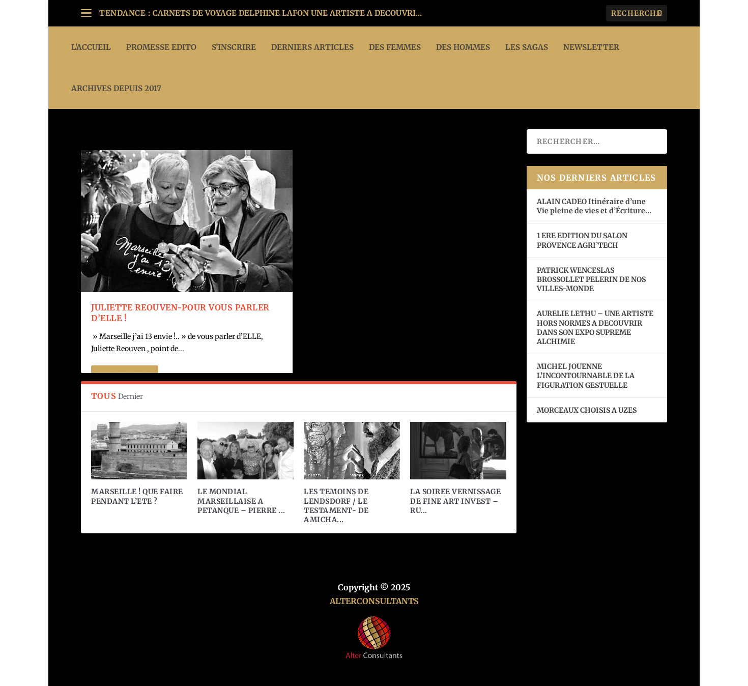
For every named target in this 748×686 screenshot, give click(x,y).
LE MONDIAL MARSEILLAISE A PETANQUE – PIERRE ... (241, 500)
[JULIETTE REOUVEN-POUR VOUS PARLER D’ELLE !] (187, 221)
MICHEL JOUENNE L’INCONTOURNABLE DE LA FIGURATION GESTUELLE (586, 375)
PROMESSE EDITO (161, 47)
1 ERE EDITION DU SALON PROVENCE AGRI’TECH (582, 240)
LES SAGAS (526, 47)
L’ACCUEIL (91, 47)
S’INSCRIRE (234, 47)
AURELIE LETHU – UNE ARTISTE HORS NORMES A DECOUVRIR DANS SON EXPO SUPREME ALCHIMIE (595, 327)
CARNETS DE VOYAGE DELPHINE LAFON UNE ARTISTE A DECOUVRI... (287, 13)
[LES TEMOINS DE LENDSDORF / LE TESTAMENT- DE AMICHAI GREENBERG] (352, 450)
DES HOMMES (463, 47)
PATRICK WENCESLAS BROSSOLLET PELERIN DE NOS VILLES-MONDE (591, 279)
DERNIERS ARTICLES (312, 47)
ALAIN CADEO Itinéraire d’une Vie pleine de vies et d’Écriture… (595, 206)
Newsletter (591, 47)
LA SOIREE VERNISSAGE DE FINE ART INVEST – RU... (455, 500)
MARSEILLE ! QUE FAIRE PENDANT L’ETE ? (137, 496)
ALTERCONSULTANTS (374, 601)
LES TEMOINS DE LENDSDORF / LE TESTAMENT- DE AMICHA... (336, 505)
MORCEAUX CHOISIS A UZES (587, 410)
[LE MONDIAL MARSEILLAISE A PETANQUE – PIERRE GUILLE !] (245, 450)
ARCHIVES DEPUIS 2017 (116, 88)
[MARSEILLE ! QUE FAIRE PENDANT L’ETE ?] (139, 450)
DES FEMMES (395, 47)
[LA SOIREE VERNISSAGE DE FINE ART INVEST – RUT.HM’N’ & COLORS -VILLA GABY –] (458, 450)
